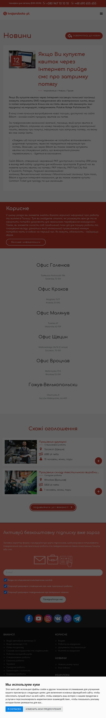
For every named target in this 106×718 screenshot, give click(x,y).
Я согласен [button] (14, 709)
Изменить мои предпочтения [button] (43, 709)
